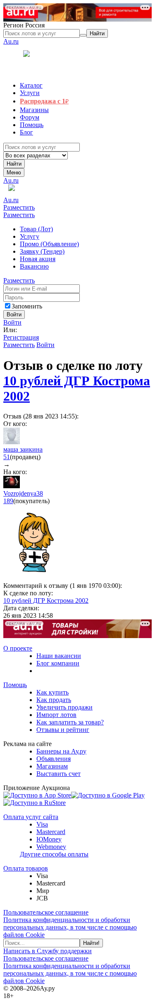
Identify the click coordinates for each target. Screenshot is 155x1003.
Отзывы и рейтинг (62, 729)
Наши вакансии (58, 655)
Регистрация (21, 337)
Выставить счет (58, 773)
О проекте (17, 648)
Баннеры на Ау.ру (61, 751)
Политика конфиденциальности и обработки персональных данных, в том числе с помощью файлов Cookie (70, 927)
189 (8, 500)
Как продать (53, 699)
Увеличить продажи (64, 707)
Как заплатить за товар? (70, 722)
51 (6, 456)
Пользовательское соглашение (45, 912)
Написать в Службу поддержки (47, 950)
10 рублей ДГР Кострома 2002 (45, 600)
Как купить (52, 692)
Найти (14, 164)
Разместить (19, 207)
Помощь (15, 684)
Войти (12, 322)
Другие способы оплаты (54, 854)
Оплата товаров (25, 868)
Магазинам (52, 766)
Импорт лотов (56, 714)
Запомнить (27, 306)
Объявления (53, 758)
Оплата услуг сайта (30, 816)
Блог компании (57, 663)
